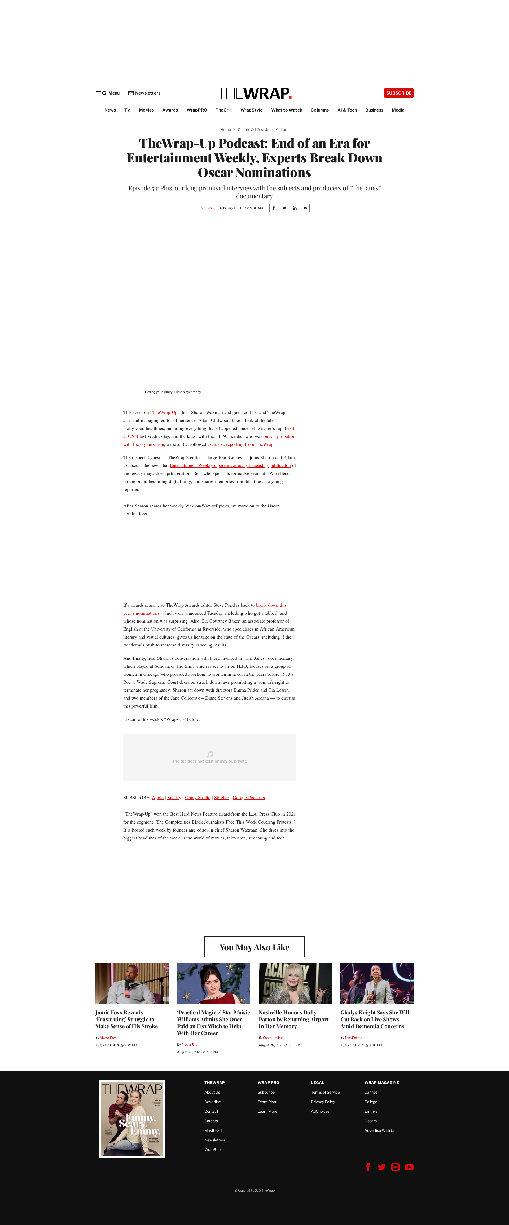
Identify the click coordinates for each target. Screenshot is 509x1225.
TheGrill (224, 110)
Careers (211, 1121)
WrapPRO (197, 110)
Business (374, 110)
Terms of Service (325, 1092)
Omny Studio (197, 797)
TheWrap (214, 1082)
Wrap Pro (268, 1082)
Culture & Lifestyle (253, 129)
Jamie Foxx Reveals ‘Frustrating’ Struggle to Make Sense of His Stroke (126, 1019)
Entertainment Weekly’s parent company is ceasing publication (230, 465)
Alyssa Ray (108, 1038)
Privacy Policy (323, 1101)
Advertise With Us (380, 1130)
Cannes (371, 1092)
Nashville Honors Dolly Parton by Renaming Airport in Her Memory (293, 1019)
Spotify (174, 797)
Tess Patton (353, 1038)
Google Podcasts (249, 797)
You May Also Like (254, 947)
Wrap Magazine (382, 1082)
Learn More (267, 1111)
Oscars (371, 1121)
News (110, 110)
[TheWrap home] (254, 93)
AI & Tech (347, 110)
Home (226, 129)
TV (127, 110)
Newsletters (147, 93)
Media (398, 110)
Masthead (213, 1130)
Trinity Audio (172, 392)
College (371, 1101)
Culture (282, 129)
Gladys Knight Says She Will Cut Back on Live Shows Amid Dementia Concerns (374, 1019)
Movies (146, 110)
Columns (320, 110)
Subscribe (398, 93)
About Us (212, 1092)
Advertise (212, 1101)
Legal (317, 1082)
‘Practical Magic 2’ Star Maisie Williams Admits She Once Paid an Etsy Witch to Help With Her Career (213, 1022)
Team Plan (267, 1101)
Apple (158, 797)
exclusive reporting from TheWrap (240, 444)
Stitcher (221, 797)
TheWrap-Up (164, 412)
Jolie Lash (206, 208)
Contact (211, 1111)
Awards (170, 110)
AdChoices (320, 1111)
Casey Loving (272, 1038)
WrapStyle (251, 110)
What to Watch (286, 110)
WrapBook (213, 1149)
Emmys (371, 1111)
